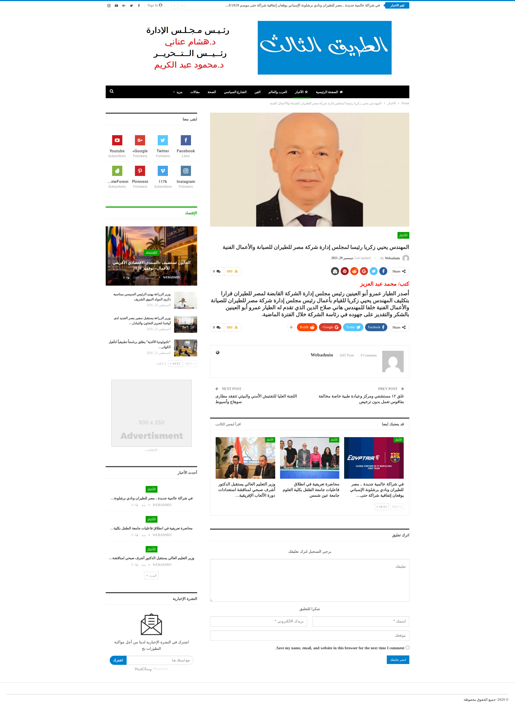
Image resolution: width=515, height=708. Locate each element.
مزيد (179, 92)
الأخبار (299, 92)
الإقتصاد (151, 253)
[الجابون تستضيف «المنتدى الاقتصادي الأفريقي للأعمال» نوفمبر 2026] (151, 256)
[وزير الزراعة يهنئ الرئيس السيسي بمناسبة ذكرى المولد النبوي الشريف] (185, 300)
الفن (257, 92)
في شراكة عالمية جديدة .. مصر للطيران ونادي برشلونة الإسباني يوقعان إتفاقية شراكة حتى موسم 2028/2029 (301, 5)
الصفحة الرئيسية (327, 92)
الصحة (212, 92)
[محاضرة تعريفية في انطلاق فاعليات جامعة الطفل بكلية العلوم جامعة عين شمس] (310, 458)
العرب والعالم (277, 92)
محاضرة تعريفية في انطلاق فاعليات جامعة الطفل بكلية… (151, 528)
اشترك (118, 660)
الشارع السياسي (235, 92)
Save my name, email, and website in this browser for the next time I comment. (339, 648)
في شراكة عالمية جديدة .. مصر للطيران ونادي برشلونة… (152, 498)
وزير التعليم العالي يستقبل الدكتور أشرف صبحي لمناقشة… (151, 558)
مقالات (195, 92)
